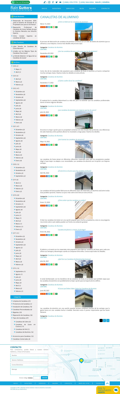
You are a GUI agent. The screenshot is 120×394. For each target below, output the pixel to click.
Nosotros (56, 8)
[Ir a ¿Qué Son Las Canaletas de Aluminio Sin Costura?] (47, 264)
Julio (18, 106)
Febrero (19, 85)
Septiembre (20, 100)
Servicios (70, 8)
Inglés (98, 2)
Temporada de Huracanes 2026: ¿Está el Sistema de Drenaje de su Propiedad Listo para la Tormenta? (25, 22)
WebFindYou (23, 389)
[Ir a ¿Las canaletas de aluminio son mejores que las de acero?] (47, 115)
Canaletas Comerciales (21, 339)
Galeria (55, 383)
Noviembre (20, 94)
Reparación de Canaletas (22, 315)
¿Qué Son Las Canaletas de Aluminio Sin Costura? (74, 259)
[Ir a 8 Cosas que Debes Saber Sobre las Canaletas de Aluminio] (47, 294)
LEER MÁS (43, 49)
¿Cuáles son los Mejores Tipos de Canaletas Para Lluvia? (25, 52)
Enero (19, 123)
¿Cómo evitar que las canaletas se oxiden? (72, 200)
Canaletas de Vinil (22, 329)
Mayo (18, 69)
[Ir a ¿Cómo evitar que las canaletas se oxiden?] (47, 205)
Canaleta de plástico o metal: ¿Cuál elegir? (72, 230)
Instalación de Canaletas (22, 307)
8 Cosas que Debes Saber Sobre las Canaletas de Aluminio (77, 289)
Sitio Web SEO (14, 389)
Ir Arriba (107, 383)
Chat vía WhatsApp (22, 2)
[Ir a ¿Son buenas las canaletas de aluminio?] (47, 145)
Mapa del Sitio (84, 383)
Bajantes (17, 312)
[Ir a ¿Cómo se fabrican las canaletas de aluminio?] (47, 27)
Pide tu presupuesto (104, 390)
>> (108, 320)
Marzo (19, 82)
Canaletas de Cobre (23, 322)
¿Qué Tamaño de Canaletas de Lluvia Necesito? (25, 47)
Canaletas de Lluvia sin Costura (25, 325)
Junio (18, 108)
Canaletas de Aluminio (55, 47)
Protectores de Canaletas (22, 304)
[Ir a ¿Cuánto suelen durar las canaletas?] (47, 86)
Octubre (19, 97)
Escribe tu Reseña (44, 2)
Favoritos (99, 383)
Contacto (105, 8)
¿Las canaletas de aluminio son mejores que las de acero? (77, 110)
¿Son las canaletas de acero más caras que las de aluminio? (77, 51)
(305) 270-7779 (71, 2)
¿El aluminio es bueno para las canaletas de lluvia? (74, 171)
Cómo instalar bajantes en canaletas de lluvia (25, 37)
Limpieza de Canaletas (21, 301)
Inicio (44, 8)
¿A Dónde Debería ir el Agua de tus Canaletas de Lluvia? (25, 57)
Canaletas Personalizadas (22, 309)
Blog (82, 8)
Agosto (19, 103)
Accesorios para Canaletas (23, 336)
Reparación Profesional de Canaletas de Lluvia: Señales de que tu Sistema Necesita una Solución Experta (25, 30)
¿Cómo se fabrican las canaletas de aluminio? (73, 22)
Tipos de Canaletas (20, 318)
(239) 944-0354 (87, 2)
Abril (18, 72)
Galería (92, 8)
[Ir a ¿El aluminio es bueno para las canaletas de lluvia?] (47, 176)
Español (106, 2)
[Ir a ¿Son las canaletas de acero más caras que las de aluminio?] (47, 56)
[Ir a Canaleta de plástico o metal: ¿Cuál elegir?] (47, 235)
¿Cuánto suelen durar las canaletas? (70, 81)
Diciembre (20, 92)
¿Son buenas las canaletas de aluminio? (71, 139)
